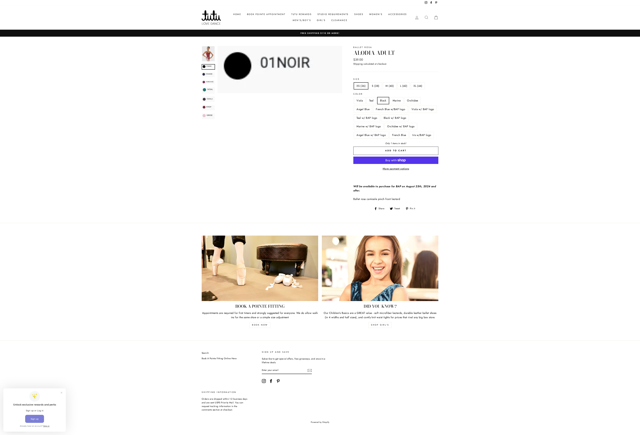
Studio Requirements (333, 14)
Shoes (358, 14)
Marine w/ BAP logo (368, 126)
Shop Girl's (380, 324)
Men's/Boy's (302, 20)
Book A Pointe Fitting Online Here (219, 358)
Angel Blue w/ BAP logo (371, 135)
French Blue (399, 135)
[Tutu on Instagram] (264, 381)
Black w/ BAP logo (395, 118)
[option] (320, 33)
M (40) (390, 86)
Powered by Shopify (320, 422)
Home (237, 14)
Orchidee (412, 100)
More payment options (396, 169)
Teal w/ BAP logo (366, 118)
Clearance (339, 20)
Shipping (358, 63)
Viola (359, 100)
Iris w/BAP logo (421, 135)
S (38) (375, 86)
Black (383, 100)
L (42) (403, 86)
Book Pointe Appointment (266, 14)
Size (356, 79)
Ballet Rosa (362, 47)
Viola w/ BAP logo (423, 109)
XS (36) (361, 86)
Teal (371, 100)
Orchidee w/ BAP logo (400, 126)
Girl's (321, 20)
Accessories (397, 14)
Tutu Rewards (301, 14)
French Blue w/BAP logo (390, 109)
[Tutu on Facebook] (271, 381)
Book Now (260, 324)
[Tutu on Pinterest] (278, 381)
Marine (397, 100)
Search (205, 353)
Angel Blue (363, 109)
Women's (375, 14)
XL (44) (418, 86)
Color (358, 93)
